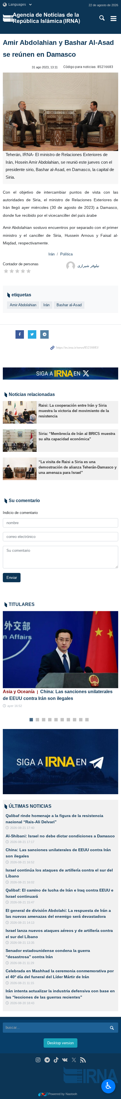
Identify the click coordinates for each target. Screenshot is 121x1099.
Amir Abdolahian (23, 305)
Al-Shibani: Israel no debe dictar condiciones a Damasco (60, 836)
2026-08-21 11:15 (22, 983)
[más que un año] (20, 412)
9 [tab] (81, 720)
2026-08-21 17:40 (22, 827)
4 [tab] (50, 720)
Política (66, 254)
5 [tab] (56, 720)
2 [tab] (38, 720)
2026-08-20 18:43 (22, 1003)
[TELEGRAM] (47, 1060)
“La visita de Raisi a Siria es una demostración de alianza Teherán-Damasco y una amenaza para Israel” (77, 467)
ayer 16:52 (14, 706)
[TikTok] (56, 1060)
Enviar (11, 577)
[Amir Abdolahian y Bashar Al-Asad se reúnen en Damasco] (60, 112)
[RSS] (83, 1060)
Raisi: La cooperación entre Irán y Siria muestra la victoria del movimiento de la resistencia (74, 410)
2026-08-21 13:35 (22, 942)
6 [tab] (62, 720)
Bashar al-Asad (69, 305)
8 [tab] (75, 720)
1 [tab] (31, 720)
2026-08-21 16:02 (22, 882)
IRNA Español (50, 18)
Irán (51, 254)
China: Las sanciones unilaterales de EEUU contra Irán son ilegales (58, 695)
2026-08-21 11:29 (22, 963)
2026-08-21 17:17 (22, 842)
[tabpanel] (60, 659)
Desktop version (60, 1043)
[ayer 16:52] (60, 649)
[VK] (65, 1060)
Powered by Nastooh (62, 1094)
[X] (74, 1060)
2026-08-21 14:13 (22, 922)
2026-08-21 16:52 (22, 862)
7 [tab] (69, 720)
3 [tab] (44, 720)
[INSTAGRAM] (38, 1060)
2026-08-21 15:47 (22, 902)
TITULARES (22, 604)
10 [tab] (87, 720)
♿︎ (108, 1086)
